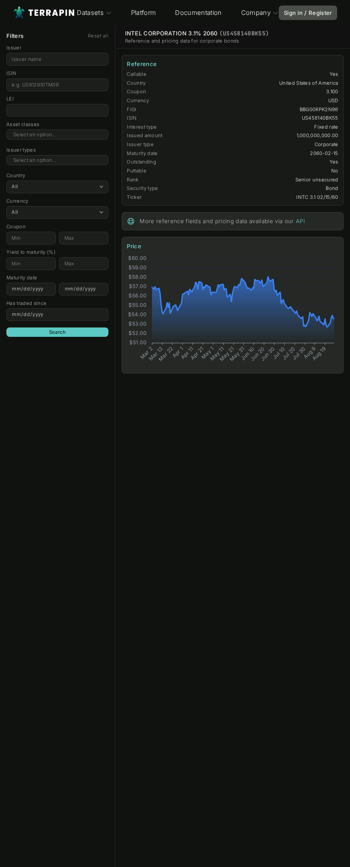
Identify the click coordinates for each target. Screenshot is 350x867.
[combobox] (57, 135)
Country (15, 175)
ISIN (11, 73)
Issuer (13, 48)
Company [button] (256, 13)
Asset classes (22, 124)
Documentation (198, 13)
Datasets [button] (90, 13)
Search (57, 332)
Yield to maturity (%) (30, 252)
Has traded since (26, 303)
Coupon (16, 227)
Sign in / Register (308, 12)
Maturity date (21, 278)
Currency (17, 201)
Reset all (98, 36)
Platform (143, 13)
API (300, 221)
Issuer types (21, 150)
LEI (10, 99)
